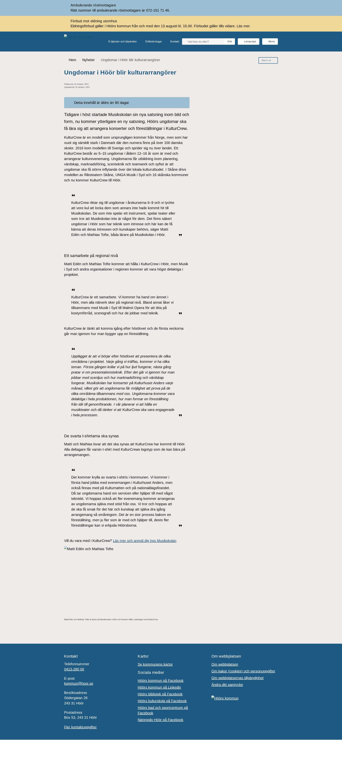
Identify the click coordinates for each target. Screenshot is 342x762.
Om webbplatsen (224, 664)
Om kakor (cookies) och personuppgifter (243, 671)
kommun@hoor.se (78, 683)
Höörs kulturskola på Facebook (162, 701)
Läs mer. (244, 26)
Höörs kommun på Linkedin (159, 687)
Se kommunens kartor (155, 664)
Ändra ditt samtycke (227, 685)
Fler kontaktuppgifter (80, 727)
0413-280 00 (74, 669)
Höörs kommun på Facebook (160, 681)
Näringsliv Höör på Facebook (160, 720)
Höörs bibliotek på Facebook (160, 694)
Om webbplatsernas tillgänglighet (237, 678)
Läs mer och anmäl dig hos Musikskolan (144, 541)
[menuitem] (120, 41)
